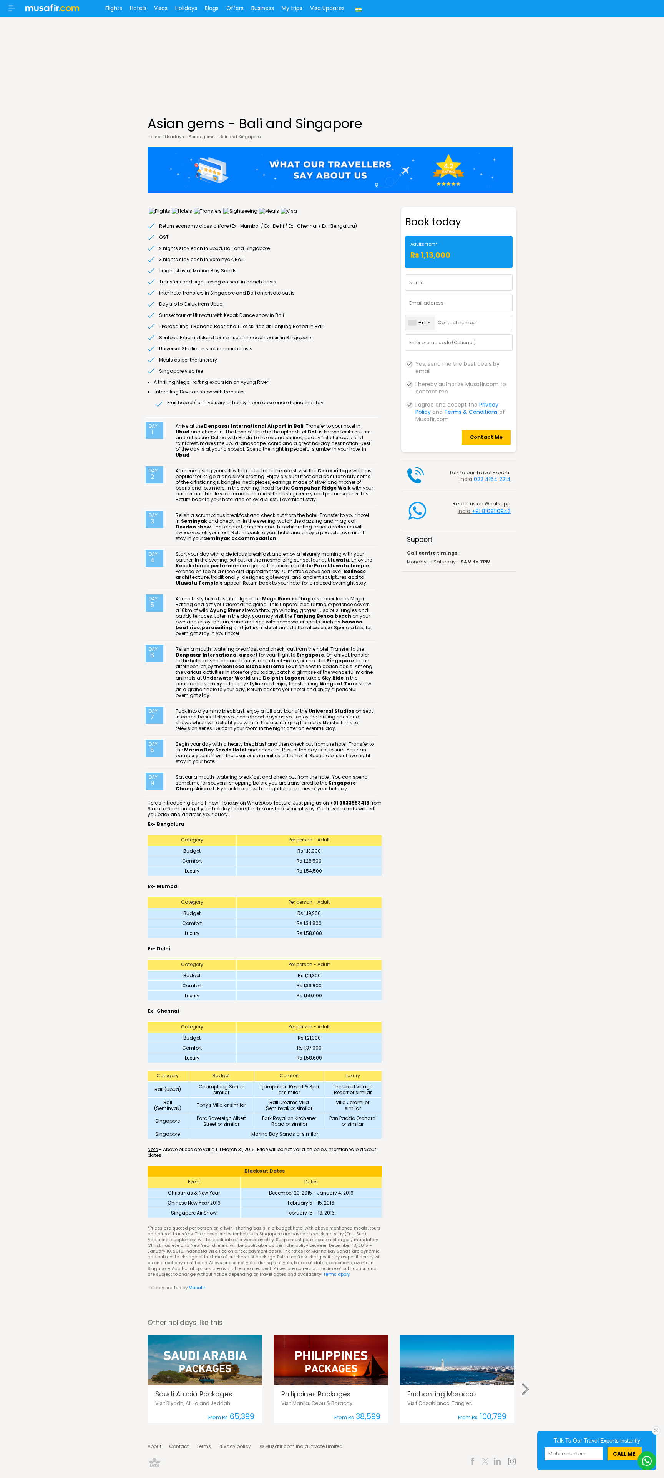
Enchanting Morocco (441, 1394)
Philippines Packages (315, 1394)
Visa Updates (327, 8)
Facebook (473, 1462)
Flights (113, 8)
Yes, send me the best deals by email (457, 364)
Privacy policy (235, 1446)
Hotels (138, 8)
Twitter (485, 1462)
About (154, 1446)
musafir (52, 10)
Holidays (186, 8)
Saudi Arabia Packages (193, 1394)
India (359, 8)
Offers (235, 8)
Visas (161, 8)
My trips (292, 8)
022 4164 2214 (492, 479)
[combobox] (420, 322)
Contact (179, 1446)
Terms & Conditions (471, 412)
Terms (203, 1446)
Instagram (511, 1462)
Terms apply (336, 1274)
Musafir (197, 1288)
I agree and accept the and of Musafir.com (460, 405)
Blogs (212, 8)
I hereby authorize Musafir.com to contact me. (460, 384)
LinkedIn (497, 1462)
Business (262, 8)
